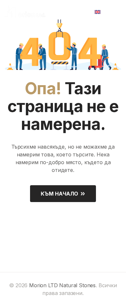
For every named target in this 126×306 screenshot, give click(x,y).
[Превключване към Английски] (100, 11)
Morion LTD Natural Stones (62, 285)
